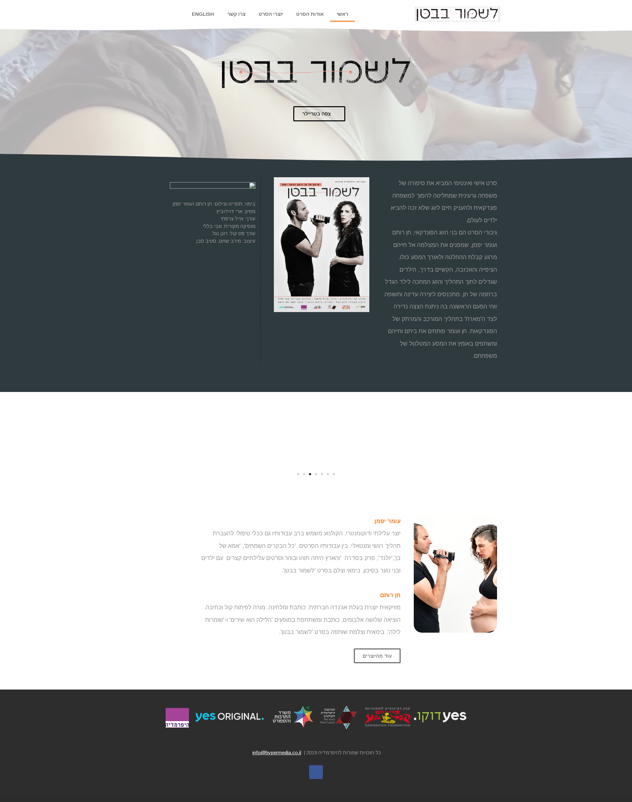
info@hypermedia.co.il (276, 752)
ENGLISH (203, 14)
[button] (319, 113)
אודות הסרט (310, 14)
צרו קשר (236, 14)
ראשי (342, 14)
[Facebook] (316, 772)
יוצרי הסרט (271, 14)
